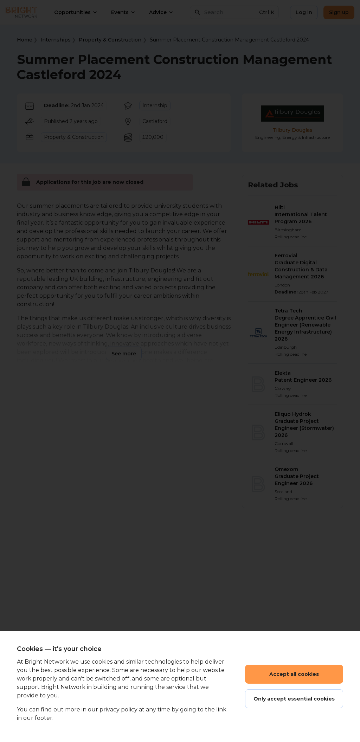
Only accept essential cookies (294, 699)
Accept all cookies (294, 674)
